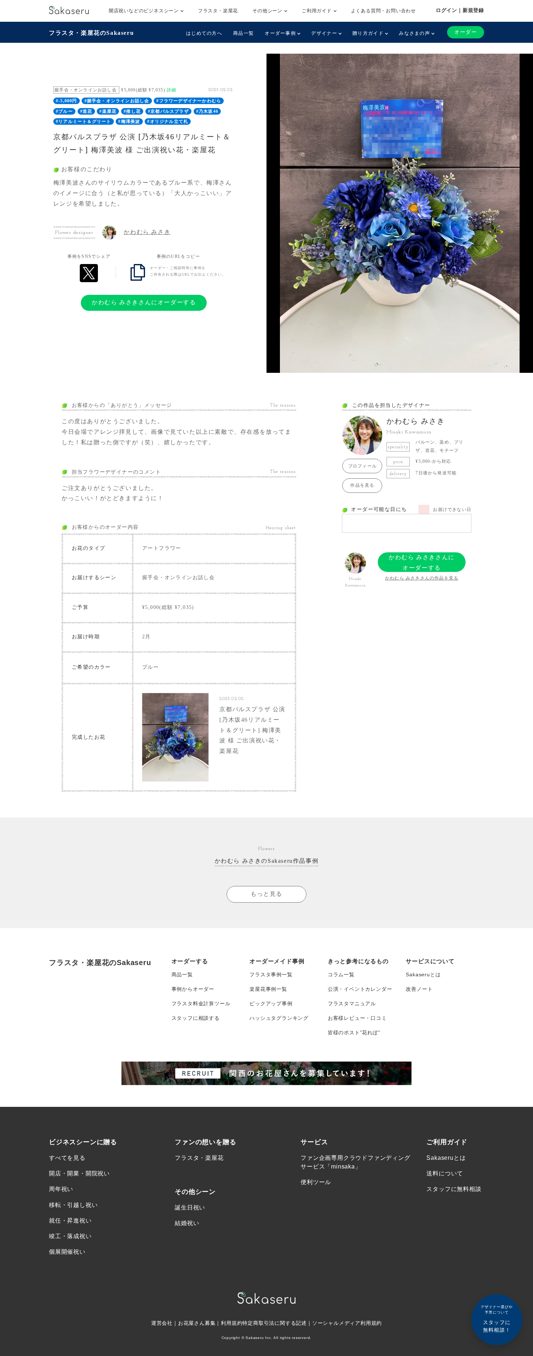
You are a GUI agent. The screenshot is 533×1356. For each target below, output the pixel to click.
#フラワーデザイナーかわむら (188, 100)
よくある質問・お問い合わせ (383, 10)
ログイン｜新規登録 (460, 10)
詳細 (171, 89)
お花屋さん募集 (197, 1323)
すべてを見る (67, 1158)
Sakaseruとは (423, 974)
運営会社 (162, 1323)
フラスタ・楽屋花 (218, 10)
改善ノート (419, 989)
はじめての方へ (204, 33)
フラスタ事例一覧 (270, 974)
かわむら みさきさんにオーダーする (144, 302)
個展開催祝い (67, 1252)
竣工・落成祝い (70, 1236)
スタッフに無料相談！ (497, 1319)
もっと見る (266, 894)
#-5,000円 (66, 100)
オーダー (465, 32)
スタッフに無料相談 (453, 1189)
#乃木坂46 (207, 111)
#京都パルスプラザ (168, 111)
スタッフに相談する (196, 1018)
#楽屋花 (107, 111)
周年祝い (61, 1189)
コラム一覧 (341, 974)
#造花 (86, 111)
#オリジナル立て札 (167, 121)
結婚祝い (187, 1223)
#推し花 (132, 111)
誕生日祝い (190, 1207)
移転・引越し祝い (73, 1205)
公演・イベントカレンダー (360, 989)
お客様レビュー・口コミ (357, 1018)
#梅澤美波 (129, 121)
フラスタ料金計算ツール (201, 1003)
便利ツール (316, 1182)
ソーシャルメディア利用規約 (347, 1323)
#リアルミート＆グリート (83, 121)
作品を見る (362, 485)
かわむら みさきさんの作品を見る (421, 578)
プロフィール (362, 466)
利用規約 (231, 1323)
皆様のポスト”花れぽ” (354, 1032)
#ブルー (64, 111)
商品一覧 (243, 33)
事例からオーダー (193, 989)
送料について (444, 1173)
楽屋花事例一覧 (268, 989)
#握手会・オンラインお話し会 (116, 100)
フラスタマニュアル (352, 1003)
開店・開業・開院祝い (79, 1173)
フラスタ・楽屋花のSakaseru (91, 33)
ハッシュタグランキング (279, 1018)
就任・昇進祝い (70, 1220)
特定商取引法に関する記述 (274, 1323)
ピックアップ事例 (270, 1003)
